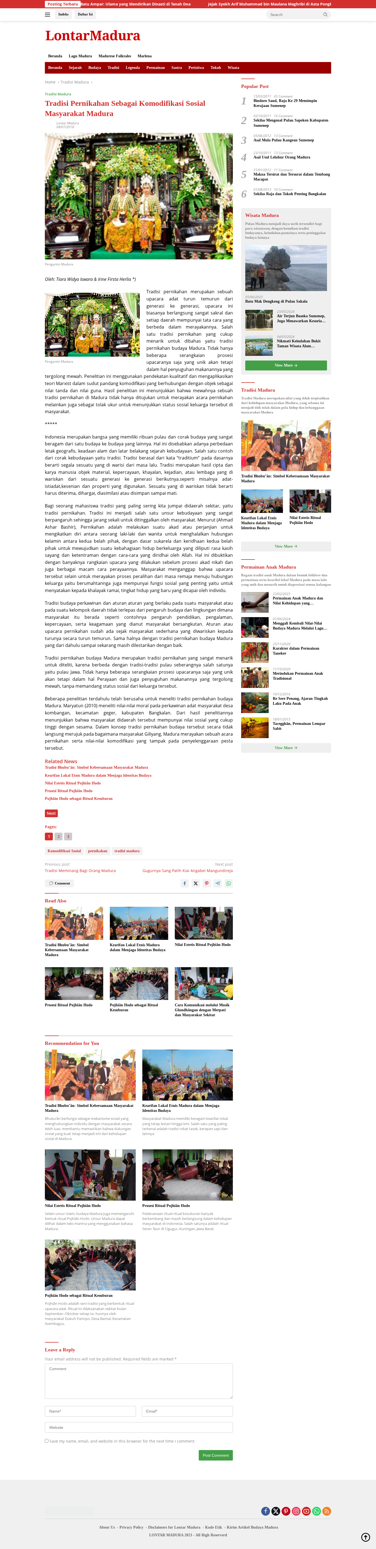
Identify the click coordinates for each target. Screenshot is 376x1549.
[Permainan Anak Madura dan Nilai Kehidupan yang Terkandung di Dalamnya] (255, 602)
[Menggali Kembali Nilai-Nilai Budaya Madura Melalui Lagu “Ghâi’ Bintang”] (255, 627)
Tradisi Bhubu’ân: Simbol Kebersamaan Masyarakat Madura (96, 767)
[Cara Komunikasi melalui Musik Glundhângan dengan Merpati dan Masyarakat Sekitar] (204, 983)
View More (284, 366)
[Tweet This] (196, 883)
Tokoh (216, 68)
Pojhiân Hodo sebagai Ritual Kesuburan (79, 799)
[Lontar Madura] (93, 35)
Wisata (233, 68)
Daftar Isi (85, 14)
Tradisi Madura (58, 94)
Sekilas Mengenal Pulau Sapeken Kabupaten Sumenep (291, 123)
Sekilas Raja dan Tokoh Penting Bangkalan (290, 194)
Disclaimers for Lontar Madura (174, 1527)
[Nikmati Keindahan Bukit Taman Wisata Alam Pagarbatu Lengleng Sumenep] (259, 345)
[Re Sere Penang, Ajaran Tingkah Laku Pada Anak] (255, 702)
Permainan (155, 68)
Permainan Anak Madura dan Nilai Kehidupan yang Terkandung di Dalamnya (298, 601)
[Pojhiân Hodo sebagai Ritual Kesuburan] (139, 983)
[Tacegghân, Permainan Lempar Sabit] (255, 727)
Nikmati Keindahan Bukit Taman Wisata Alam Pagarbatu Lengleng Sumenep (299, 344)
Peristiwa (196, 68)
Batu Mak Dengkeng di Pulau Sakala (276, 302)
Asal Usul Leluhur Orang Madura (282, 157)
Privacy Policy (131, 1527)
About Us (107, 1527)
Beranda (55, 56)
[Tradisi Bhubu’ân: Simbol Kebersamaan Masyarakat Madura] (74, 923)
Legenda (133, 68)
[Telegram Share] (218, 883)
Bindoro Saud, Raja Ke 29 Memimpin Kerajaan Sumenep (285, 103)
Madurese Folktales (115, 56)
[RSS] (326, 1511)
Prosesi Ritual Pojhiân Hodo (68, 791)
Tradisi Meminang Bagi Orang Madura (80, 867)
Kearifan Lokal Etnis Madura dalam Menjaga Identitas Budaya (98, 775)
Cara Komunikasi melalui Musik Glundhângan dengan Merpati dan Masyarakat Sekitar (202, 1010)
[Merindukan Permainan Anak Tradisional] (255, 677)
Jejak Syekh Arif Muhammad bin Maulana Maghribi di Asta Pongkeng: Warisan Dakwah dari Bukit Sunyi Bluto (259, 4)
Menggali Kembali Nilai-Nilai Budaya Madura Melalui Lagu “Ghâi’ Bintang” (298, 626)
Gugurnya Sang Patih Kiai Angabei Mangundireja (188, 867)
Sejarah (75, 68)
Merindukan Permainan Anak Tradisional (298, 676)
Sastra (176, 68)
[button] (325, 14)
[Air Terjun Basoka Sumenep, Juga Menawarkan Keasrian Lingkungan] (259, 320)
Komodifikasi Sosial (64, 851)
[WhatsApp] (316, 1511)
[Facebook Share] (185, 883)
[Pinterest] (286, 1511)
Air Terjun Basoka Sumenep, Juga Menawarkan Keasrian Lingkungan (301, 319)
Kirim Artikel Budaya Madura (252, 1527)
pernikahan (97, 851)
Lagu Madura (80, 56)
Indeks (63, 14)
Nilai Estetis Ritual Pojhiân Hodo (73, 783)
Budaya (94, 68)
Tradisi (113, 68)
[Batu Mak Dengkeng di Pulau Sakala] (286, 268)
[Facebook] (265, 1511)
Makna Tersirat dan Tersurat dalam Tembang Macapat (292, 177)
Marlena (145, 56)
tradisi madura (127, 851)
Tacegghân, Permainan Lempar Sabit (299, 726)
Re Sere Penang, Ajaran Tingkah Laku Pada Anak (300, 701)
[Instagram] (296, 1511)
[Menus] (48, 14)
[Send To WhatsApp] (229, 883)
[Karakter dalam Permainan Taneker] (255, 652)
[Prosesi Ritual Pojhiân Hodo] (74, 983)
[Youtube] (306, 1511)
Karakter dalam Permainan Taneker (296, 650)
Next (51, 813)
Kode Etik (213, 1527)
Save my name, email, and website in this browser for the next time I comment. (122, 1441)
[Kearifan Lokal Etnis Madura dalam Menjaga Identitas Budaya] (139, 923)
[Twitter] (275, 1511)
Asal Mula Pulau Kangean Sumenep (284, 140)
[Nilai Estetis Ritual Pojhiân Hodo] (204, 923)
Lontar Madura (67, 123)
